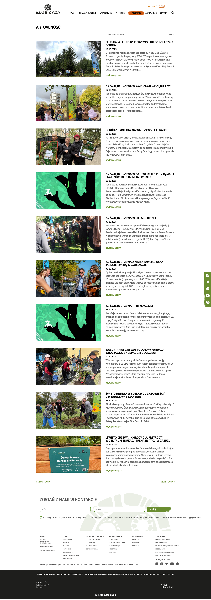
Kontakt (163, 13)
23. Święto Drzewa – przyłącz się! (129, 306)
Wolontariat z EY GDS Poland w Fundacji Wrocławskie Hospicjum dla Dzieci (135, 351)
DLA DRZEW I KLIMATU (93, 539)
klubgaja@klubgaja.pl (46, 547)
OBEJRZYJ (135, 539)
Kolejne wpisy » (167, 481)
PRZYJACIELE (67, 549)
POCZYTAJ (135, 546)
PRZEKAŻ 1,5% (160, 549)
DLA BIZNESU (113, 539)
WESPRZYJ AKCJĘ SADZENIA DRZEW (167, 546)
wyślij (153, 509)
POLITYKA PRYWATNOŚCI (47, 551)
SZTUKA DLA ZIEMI (92, 549)
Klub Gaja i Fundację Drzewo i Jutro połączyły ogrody (139, 43)
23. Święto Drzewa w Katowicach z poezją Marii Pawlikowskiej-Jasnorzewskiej (140, 175)
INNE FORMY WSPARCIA (162, 555)
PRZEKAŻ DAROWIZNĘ (162, 539)
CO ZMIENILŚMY (68, 552)
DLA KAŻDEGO (113, 552)
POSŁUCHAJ (136, 543)
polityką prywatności (192, 517)
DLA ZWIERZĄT (90, 543)
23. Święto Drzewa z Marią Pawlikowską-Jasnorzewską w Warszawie (135, 263)
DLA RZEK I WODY (91, 546)
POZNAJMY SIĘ (67, 539)
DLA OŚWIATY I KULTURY (117, 543)
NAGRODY (66, 546)
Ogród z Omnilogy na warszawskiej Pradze (137, 130)
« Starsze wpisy (43, 481)
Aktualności (151, 13)
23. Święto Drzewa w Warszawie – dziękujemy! (138, 86)
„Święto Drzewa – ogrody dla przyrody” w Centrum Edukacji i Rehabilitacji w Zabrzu (138, 439)
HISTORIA (66, 543)
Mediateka (120, 13)
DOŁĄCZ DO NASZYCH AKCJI (164, 552)
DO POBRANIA (67, 558)
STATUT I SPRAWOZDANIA (71, 555)
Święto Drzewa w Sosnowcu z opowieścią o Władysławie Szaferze (135, 395)
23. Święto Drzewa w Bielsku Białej (131, 218)
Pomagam (136, 13)
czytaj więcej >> (113, 75)
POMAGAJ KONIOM (161, 543)
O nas (71, 13)
